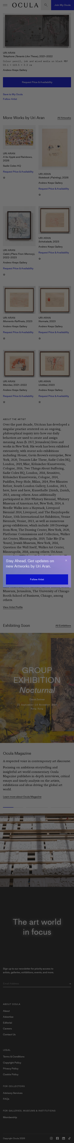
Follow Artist (37, 579)
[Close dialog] (66, 560)
